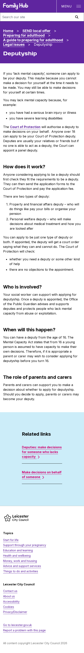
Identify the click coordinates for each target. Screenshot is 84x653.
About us (9, 596)
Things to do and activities (20, 571)
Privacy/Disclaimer (15, 612)
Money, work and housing (20, 561)
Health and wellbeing (17, 555)
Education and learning (18, 550)
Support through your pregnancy (24, 545)
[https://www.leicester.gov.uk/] (16, 518)
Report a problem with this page (24, 630)
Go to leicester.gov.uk (17, 625)
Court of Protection (25, 127)
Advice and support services (22, 566)
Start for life (11, 540)
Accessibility (11, 601)
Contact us (10, 591)
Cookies (8, 606)
